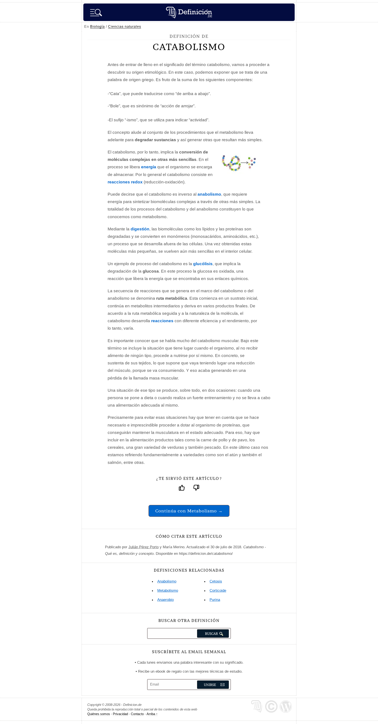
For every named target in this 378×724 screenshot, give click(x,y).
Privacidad (120, 714)
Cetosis (216, 581)
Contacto (137, 714)
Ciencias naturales (124, 26)
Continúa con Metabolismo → (189, 510)
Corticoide (218, 590)
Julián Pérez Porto (143, 547)
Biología (97, 26)
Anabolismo (166, 581)
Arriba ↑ (152, 714)
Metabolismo (167, 590)
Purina (215, 600)
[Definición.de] (189, 12)
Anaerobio (165, 600)
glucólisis (203, 263)
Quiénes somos (98, 714)
